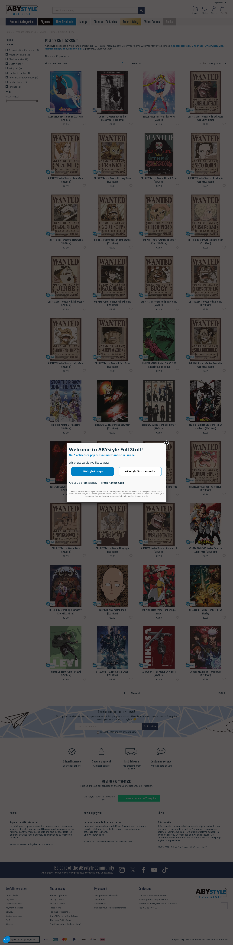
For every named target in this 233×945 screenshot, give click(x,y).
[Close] (166, 443)
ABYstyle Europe (92, 471)
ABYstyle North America (140, 471)
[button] (6, 939)
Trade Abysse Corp (112, 482)
